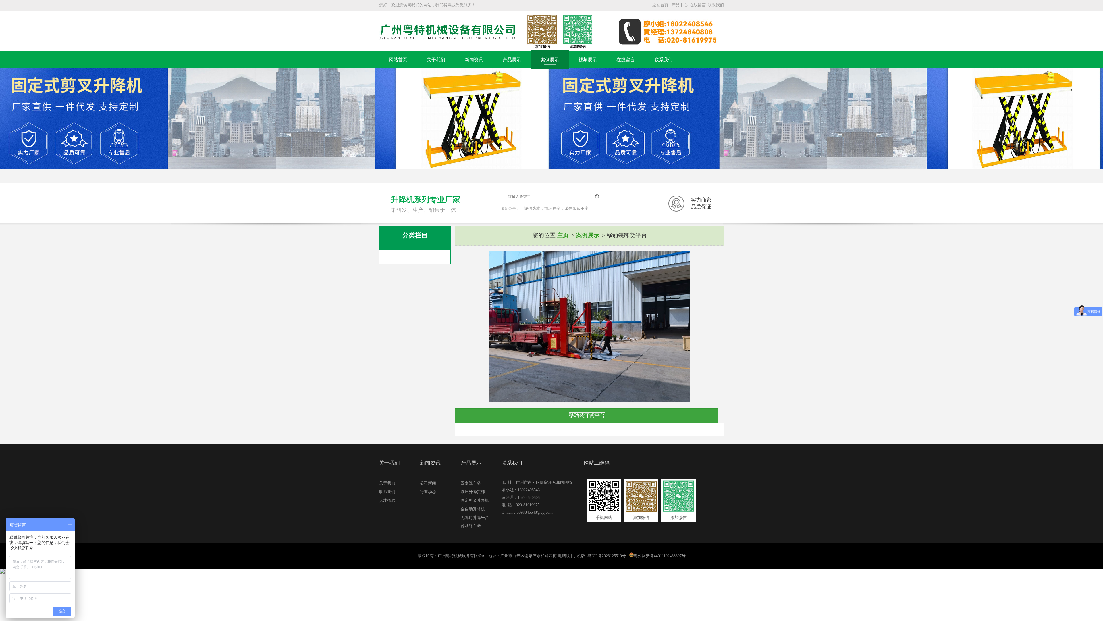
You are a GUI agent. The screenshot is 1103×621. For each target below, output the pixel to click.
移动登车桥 (471, 526)
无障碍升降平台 (475, 517)
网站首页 (398, 59)
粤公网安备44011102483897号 (660, 556)
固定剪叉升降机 (475, 500)
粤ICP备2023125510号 (606, 556)
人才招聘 (387, 500)
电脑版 (564, 556)
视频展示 (588, 59)
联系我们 (716, 5)
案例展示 (550, 59)
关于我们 (436, 59)
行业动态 (428, 492)
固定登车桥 (471, 483)
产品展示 (512, 59)
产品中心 (680, 5)
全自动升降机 (473, 509)
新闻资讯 (474, 59)
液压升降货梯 (473, 492)
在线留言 (698, 5)
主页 (563, 235)
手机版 (579, 556)
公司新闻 (428, 483)
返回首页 (660, 5)
